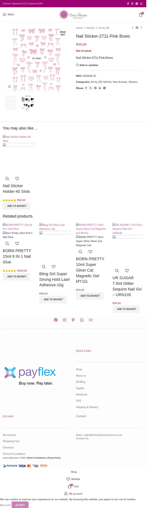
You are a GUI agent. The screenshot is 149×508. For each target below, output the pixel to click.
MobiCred (81, 394)
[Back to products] (137, 28)
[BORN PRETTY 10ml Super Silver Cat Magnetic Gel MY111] (91, 228)
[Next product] (141, 28)
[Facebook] (56, 320)
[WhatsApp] (82, 320)
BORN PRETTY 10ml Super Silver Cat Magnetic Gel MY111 (90, 270)
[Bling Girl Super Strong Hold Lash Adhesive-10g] (54, 226)
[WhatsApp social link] (141, 3)
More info (6, 504)
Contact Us (82, 438)
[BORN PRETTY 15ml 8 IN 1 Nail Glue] (18, 226)
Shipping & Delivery (87, 407)
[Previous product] (132, 28)
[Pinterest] (73, 320)
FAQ (78, 400)
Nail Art (90, 27)
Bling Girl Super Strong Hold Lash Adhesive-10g (54, 279)
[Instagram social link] (132, 3)
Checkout (8, 447)
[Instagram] (64, 320)
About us (81, 375)
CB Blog (80, 381)
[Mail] (90, 320)
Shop (79, 369)
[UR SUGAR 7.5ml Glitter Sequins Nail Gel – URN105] (128, 228)
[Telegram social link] (104, 88)
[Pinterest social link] (136, 3)
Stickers (133, 81)
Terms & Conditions (14, 453)
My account (9, 434)
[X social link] (90, 88)
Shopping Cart (11, 441)
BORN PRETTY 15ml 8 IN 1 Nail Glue (17, 256)
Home (79, 27)
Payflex (80, 388)
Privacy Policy (54, 458)
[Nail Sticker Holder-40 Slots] (18, 138)
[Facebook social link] (128, 3)
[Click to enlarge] (9, 87)
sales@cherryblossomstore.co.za (103, 434)
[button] (16, 206)
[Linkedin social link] (100, 88)
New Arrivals (120, 81)
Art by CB (103, 27)
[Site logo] (73, 14)
